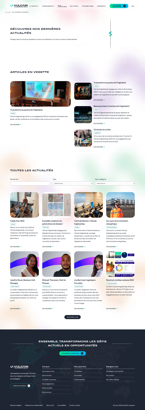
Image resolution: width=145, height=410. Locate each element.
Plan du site (50, 405)
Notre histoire (47, 375)
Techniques (78, 371)
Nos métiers (110, 375)
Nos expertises (62, 6)
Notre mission (46, 392)
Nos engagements (48, 384)
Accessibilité (61, 405)
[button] (34, 6)
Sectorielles (78, 375)
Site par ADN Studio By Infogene (124, 405)
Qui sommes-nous (48, 371)
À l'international (79, 379)
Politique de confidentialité (34, 405)
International (88, 6)
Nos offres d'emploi (112, 379)
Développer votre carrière (114, 371)
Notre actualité (47, 388)
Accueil (7, 12)
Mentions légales (16, 405)
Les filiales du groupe (49, 379)
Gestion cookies (74, 405)
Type (54, 179)
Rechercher (14, 179)
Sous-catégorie (100, 179)
